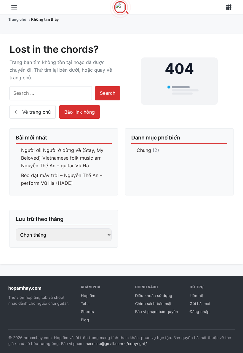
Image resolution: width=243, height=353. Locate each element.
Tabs (85, 303)
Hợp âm (88, 295)
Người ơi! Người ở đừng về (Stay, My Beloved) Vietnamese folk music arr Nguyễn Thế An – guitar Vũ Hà (62, 157)
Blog (85, 319)
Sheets (87, 311)
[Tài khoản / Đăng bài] (229, 7)
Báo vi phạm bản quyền (156, 311)
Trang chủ (17, 19)
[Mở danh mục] (14, 7)
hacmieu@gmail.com (104, 343)
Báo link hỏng (79, 112)
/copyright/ (137, 343)
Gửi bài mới (200, 303)
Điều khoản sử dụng (153, 295)
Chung (144, 150)
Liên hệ (196, 295)
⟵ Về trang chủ (33, 112)
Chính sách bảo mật (153, 303)
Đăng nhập (200, 311)
